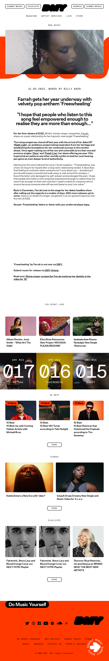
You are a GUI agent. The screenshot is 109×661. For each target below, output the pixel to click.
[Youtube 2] (46, 623)
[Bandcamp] (66, 623)
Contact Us (54, 644)
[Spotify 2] (52, 623)
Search (77, 6)
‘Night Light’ (20, 144)
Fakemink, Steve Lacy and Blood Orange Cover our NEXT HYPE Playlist (20, 564)
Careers (38, 644)
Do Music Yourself (29, 639)
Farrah (84, 133)
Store (79, 16)
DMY (59, 264)
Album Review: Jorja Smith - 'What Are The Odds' (18, 342)
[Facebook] (39, 623)
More (54, 444)
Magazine (31, 16)
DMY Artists (52, 270)
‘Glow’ (35, 153)
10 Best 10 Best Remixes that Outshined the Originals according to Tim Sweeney (87, 429)
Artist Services (51, 16)
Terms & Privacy (76, 644)
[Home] (54, 7)
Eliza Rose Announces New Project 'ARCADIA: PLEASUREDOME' (53, 342)
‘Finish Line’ (50, 153)
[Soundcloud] (59, 623)
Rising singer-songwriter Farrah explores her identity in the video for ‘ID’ (52, 278)
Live (69, 16)
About (26, 644)
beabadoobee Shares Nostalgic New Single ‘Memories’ (85, 342)
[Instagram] (33, 623)
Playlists (33, 6)
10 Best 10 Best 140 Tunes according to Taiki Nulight (54, 426)
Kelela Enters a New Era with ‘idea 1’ (25, 495)
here (86, 204)
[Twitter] (27, 623)
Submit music (15, 6)
